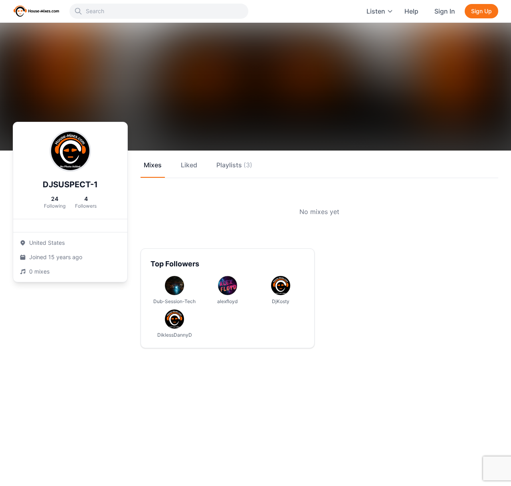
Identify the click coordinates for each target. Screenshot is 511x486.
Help (411, 11)
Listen (375, 11)
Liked (189, 165)
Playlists (234, 165)
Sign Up (481, 11)
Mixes (153, 165)
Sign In (444, 11)
